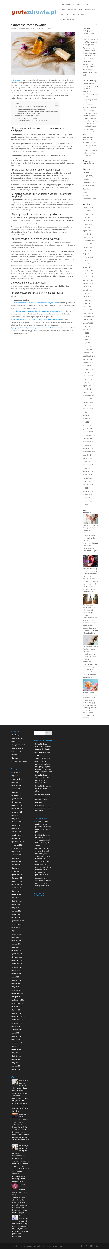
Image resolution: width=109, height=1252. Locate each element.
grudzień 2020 (88, 429)
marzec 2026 (87, 224)
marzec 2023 (87, 339)
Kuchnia (62, 9)
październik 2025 (89, 240)
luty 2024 (86, 303)
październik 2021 (89, 396)
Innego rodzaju (88, 176)
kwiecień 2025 (88, 257)
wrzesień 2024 (88, 280)
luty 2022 (86, 382)
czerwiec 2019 (88, 465)
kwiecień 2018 (88, 491)
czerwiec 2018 (88, 485)
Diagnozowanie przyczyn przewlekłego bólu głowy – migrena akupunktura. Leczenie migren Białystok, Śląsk (43, 766)
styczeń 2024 (87, 306)
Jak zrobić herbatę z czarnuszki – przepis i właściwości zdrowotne (37, 319)
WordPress (58, 1246)
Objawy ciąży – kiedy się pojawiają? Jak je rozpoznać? (90, 527)
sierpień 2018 (88, 478)
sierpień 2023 (88, 323)
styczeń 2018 (87, 501)
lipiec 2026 (87, 211)
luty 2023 (86, 343)
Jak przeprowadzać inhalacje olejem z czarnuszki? (33, 120)
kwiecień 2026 (88, 221)
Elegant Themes (33, 1246)
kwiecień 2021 (88, 415)
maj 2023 (86, 333)
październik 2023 (89, 316)
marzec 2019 (87, 475)
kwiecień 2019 (88, 471)
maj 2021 (86, 412)
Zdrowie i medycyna (67, 19)
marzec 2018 (87, 495)
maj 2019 (86, 468)
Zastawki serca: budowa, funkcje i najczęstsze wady (19, 1190)
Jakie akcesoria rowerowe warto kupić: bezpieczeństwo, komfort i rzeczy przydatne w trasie (43, 870)
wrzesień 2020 (88, 438)
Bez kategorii (87, 172)
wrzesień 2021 (88, 399)
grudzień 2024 (88, 270)
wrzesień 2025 (88, 244)
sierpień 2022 (88, 363)
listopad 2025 (88, 237)
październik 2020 (89, 435)
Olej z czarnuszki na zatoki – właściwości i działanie (30, 107)
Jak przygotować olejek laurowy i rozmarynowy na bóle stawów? (36, 328)
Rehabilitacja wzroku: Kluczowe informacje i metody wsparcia (35, 303)
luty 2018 (86, 498)
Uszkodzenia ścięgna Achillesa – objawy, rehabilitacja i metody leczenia (20, 1085)
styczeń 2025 (87, 267)
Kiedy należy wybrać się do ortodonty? (24, 1218)
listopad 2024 (88, 273)
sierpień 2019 (88, 458)
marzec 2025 (87, 260)
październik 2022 (89, 356)
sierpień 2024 (88, 283)
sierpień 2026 (88, 208)
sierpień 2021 (88, 402)
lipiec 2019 (87, 462)
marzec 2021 (87, 419)
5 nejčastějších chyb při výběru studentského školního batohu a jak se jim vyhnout (90, 105)
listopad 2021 (88, 392)
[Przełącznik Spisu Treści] (55, 104)
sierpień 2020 (88, 442)
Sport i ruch (64, 14)
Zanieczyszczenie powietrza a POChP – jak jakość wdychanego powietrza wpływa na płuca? (43, 826)
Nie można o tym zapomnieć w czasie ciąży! (90, 72)
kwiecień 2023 (88, 336)
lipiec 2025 (87, 250)
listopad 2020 (88, 432)
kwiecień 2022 (88, 376)
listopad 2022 (88, 353)
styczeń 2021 (87, 425)
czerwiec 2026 (88, 214)
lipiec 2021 (87, 405)
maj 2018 (86, 488)
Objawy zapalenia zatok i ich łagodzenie (27, 113)
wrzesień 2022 (88, 359)
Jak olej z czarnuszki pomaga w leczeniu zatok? (32, 109)
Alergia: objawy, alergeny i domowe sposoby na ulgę (90, 694)
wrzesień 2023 (88, 320)
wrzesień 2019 (88, 455)
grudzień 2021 (88, 389)
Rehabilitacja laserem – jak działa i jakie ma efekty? (43, 788)
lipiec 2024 (87, 287)
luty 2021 (86, 422)
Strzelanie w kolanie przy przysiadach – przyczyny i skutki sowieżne (37, 311)
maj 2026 (86, 217)
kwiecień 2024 (88, 297)
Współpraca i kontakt (80, 4)
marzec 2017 (87, 504)
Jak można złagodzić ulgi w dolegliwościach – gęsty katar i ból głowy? (39, 111)
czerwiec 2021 (88, 409)
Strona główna (65, 4)
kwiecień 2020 (88, 448)
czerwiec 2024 (88, 290)
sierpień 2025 (88, 247)
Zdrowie (81, 14)
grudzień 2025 (88, 234)
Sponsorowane (89, 9)
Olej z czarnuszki (17, 80)
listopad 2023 (88, 313)
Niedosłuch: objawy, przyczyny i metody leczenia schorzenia (90, 571)
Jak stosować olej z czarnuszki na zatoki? (27, 116)
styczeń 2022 (87, 386)
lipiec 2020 (87, 445)
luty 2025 (86, 264)
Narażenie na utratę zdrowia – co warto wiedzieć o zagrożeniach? (20, 1119)
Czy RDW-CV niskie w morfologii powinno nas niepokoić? (90, 42)
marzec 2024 (87, 300)
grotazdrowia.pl (28, 29)
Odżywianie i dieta (75, 9)
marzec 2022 (87, 379)
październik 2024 (89, 277)
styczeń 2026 (87, 231)
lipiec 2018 (87, 481)
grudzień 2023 (88, 310)
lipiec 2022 (87, 366)
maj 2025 (86, 254)
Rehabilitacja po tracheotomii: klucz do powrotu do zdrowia (43, 746)
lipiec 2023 (87, 326)
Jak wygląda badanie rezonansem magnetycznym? (42, 797)
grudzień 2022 (88, 349)
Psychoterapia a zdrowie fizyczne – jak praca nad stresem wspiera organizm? (89, 610)
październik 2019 (89, 452)
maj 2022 (86, 372)
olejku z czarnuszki (35, 282)
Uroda (73, 14)
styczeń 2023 (87, 346)
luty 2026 (86, 227)
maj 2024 (86, 293)
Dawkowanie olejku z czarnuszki (29, 118)
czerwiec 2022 (88, 369)
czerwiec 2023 (88, 330)
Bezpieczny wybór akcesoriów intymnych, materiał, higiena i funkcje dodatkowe (90, 150)
